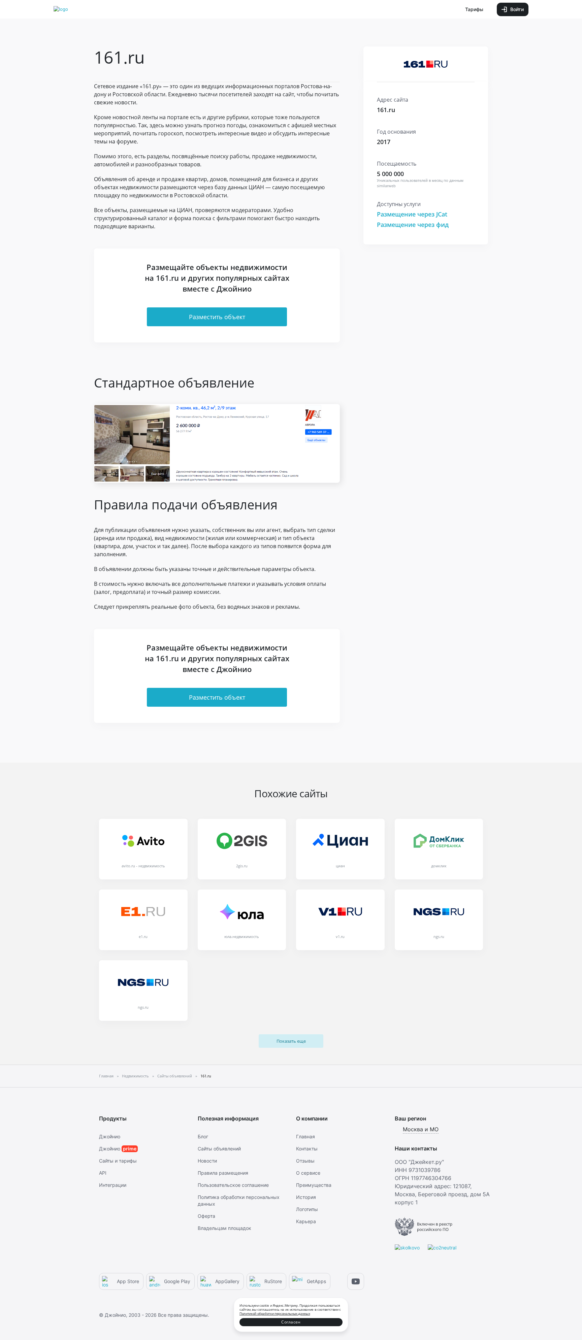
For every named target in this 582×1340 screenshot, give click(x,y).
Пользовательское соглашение (233, 1185)
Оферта (206, 1216)
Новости (207, 1161)
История (306, 1197)
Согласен (290, 1322)
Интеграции (112, 1185)
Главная (305, 1136)
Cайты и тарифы (118, 1161)
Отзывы (305, 1161)
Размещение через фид (413, 225)
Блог (203, 1136)
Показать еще (291, 1041)
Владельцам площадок (224, 1228)
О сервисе (308, 1173)
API (102, 1173)
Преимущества (313, 1185)
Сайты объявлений (219, 1148)
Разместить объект (217, 317)
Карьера (306, 1221)
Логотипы (307, 1209)
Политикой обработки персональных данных (274, 1313)
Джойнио (109, 1136)
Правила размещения (223, 1173)
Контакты (307, 1148)
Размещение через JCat (412, 214)
